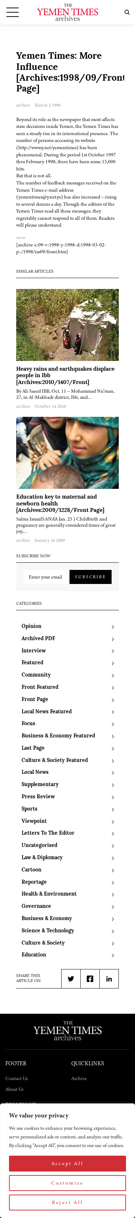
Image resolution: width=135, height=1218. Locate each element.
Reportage (34, 882)
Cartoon (31, 870)
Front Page (35, 699)
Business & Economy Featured (58, 736)
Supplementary (40, 785)
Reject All (68, 1202)
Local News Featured (47, 712)
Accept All (67, 1163)
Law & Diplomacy (42, 858)
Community (36, 675)
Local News (35, 772)
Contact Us (16, 1078)
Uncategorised (39, 845)
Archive (79, 1078)
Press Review (38, 797)
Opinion (31, 626)
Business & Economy (47, 919)
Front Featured (40, 687)
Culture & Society (43, 943)
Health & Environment (49, 894)
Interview (34, 651)
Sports (29, 809)
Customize (67, 1182)
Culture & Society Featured (55, 760)
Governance (36, 906)
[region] (67, 1160)
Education (34, 955)
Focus (28, 724)
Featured (32, 663)
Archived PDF (38, 639)
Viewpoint (34, 821)
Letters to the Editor (48, 833)
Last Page (33, 748)
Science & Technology (48, 931)
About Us (14, 1089)
